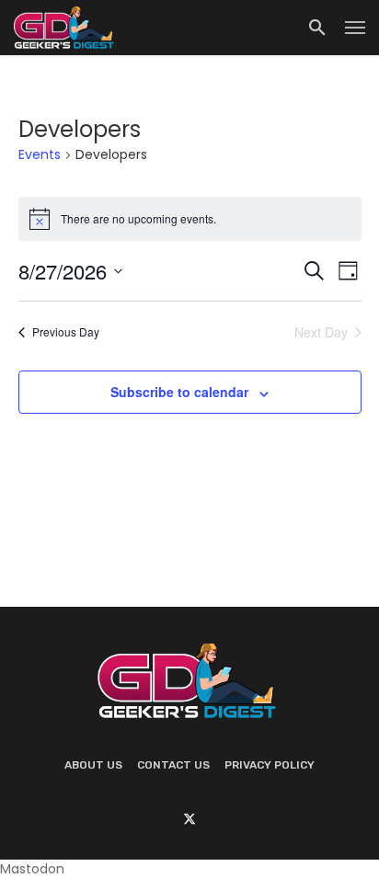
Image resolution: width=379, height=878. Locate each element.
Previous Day (65, 331)
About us (93, 764)
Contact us (173, 764)
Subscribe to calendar (179, 391)
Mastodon (32, 869)
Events (39, 155)
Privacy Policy (269, 764)
